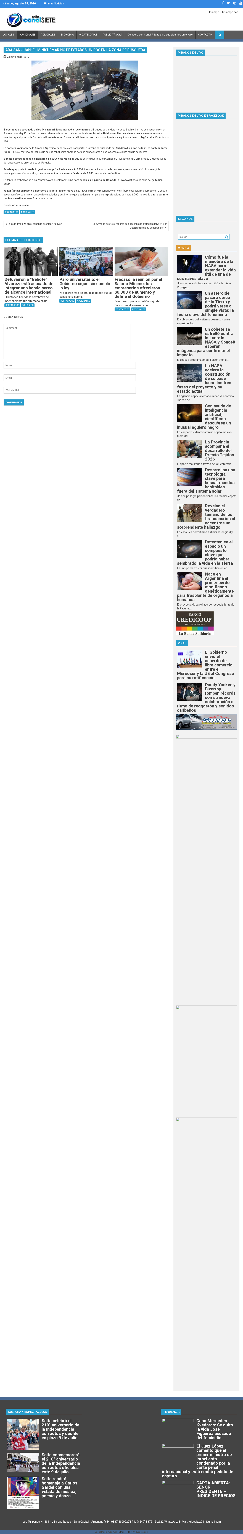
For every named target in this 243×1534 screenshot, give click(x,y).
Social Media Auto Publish (107, 1532)
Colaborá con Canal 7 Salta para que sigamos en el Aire (160, 34)
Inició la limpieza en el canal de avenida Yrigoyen (35, 223)
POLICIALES (48, 34)
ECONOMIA (67, 34)
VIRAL (182, 643)
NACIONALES (27, 34)
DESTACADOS (11, 212)
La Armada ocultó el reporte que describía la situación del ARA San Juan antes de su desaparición (130, 225)
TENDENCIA (171, 1411)
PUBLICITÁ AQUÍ (112, 34)
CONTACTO (205, 34)
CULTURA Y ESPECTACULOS (27, 1411)
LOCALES (8, 34)
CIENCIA (183, 248)
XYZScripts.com (140, 1532)
